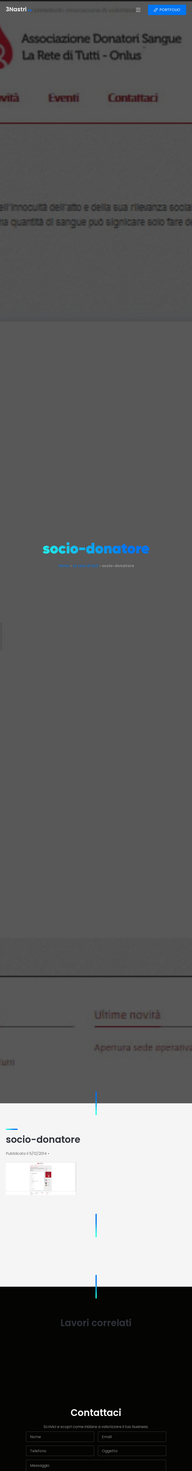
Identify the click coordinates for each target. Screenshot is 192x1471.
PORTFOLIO (169, 9)
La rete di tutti (85, 565)
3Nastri (19, 9)
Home (63, 565)
